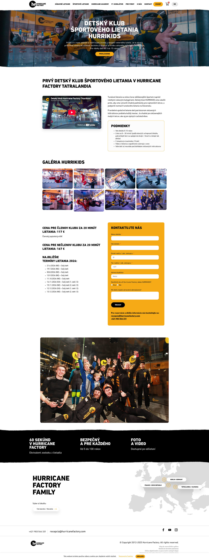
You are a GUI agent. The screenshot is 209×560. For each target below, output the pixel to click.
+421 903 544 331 (119, 319)
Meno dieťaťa (116, 234)
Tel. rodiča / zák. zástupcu (121, 263)
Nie (120, 285)
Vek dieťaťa (115, 244)
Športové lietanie (81, 4)
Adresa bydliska (117, 273)
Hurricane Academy (100, 4)
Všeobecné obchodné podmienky (169, 548)
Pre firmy (130, 4)
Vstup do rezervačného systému (169, 546)
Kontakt (148, 4)
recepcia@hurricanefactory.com (125, 316)
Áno (114, 285)
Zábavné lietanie (62, 4)
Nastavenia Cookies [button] (126, 556)
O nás (139, 4)
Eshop (158, 4)
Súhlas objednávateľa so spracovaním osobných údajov (162, 551)
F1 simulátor (117, 4)
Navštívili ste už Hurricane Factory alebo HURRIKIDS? (131, 282)
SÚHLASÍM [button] (140, 556)
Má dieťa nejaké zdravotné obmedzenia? (126, 290)
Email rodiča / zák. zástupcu (122, 253)
